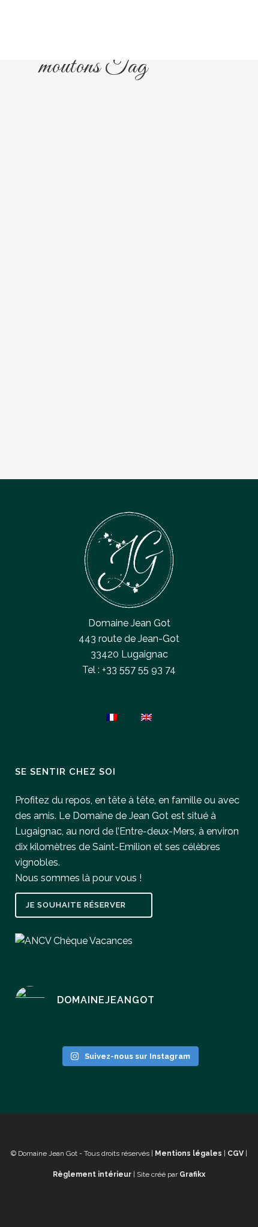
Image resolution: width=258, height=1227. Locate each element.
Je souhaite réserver (76, 904)
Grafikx (192, 1174)
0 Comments (87, 442)
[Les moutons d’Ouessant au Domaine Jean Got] (129, 187)
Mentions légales (188, 1153)
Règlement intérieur (92, 1174)
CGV (235, 1153)
